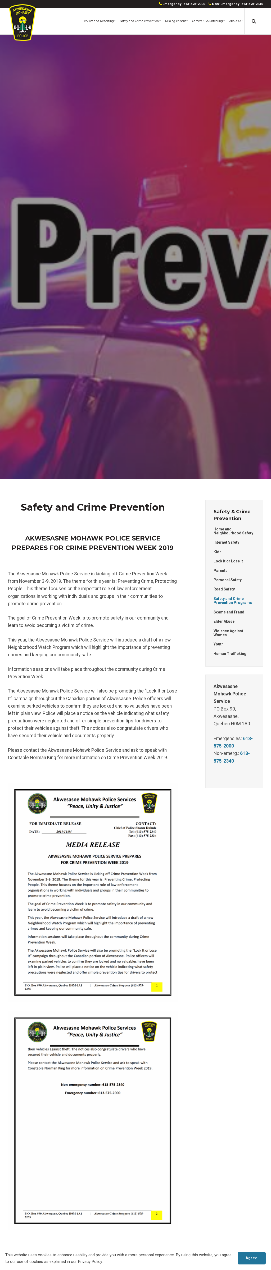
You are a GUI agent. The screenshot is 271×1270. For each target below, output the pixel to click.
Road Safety (224, 589)
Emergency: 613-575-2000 (183, 4)
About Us (235, 21)
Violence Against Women (228, 633)
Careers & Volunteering (207, 21)
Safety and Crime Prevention (139, 21)
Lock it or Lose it (228, 561)
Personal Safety (228, 580)
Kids (218, 552)
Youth (219, 644)
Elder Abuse (224, 621)
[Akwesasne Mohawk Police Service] (22, 22)
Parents (221, 570)
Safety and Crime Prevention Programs (233, 601)
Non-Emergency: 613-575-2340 (237, 4)
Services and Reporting (98, 21)
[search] (254, 21)
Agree (252, 1258)
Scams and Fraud (229, 612)
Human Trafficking (230, 654)
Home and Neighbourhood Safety (233, 531)
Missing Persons (175, 21)
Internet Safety (226, 542)
